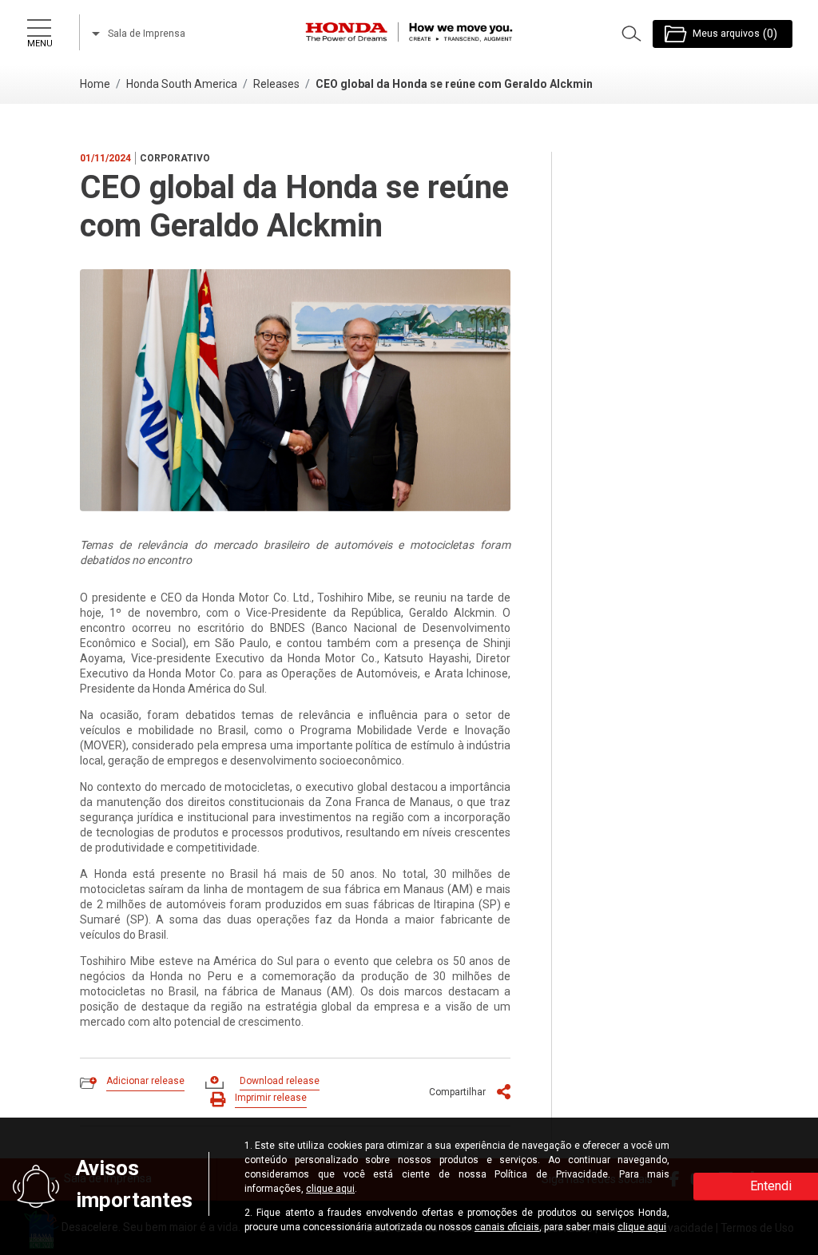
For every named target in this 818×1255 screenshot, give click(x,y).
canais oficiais (507, 1227)
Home (95, 83)
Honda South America (181, 83)
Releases (276, 83)
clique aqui (330, 1188)
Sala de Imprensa (145, 33)
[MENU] (38, 25)
